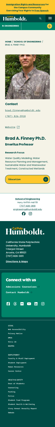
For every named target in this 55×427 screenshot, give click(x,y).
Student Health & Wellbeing (21, 404)
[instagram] (31, 214)
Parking (11, 392)
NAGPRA (11, 346)
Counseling (13, 387)
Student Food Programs (19, 400)
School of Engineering (27, 42)
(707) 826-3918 (15, 116)
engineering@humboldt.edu (27, 209)
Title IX (12, 342)
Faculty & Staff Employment (21, 358)
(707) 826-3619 (27, 206)
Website (10, 127)
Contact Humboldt (17, 292)
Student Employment (17, 363)
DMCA (10, 338)
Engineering (12, 26)
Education (14, 179)
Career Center (14, 371)
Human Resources (15, 367)
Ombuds (11, 412)
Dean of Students (16, 383)
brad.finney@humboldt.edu (22, 110)
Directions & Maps (17, 262)
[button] (40, 18)
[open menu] (50, 18)
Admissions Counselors (21, 286)
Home (8, 42)
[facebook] (24, 214)
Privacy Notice (15, 333)
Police (11, 396)
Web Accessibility (17, 329)
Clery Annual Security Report (22, 408)
